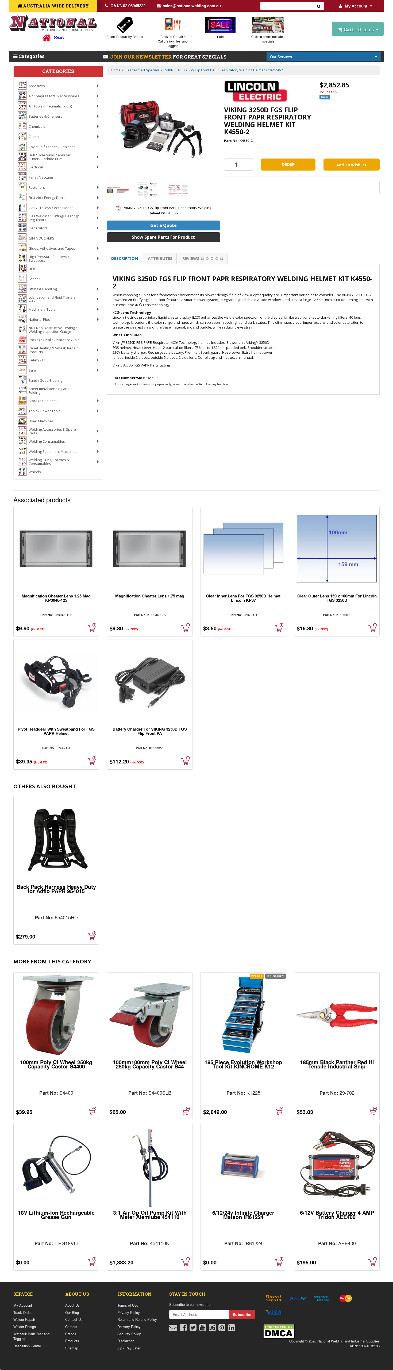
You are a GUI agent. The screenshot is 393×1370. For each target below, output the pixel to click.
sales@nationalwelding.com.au (192, 6)
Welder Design (24, 1326)
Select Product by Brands (124, 36)
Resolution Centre (27, 1345)
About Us (72, 1305)
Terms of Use (127, 1305)
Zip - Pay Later (128, 1347)
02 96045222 (127, 6)
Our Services (281, 56)
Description (124, 258)
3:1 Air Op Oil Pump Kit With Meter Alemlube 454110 (150, 1215)
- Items (359, 29)
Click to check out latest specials (268, 38)
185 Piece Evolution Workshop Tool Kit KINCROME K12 (243, 1064)
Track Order (22, 1312)
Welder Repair (24, 1319)
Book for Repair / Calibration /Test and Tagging (173, 41)
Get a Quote (163, 225)
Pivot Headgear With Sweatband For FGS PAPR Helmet (56, 731)
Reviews (191, 258)
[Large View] (118, 190)
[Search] (319, 6)
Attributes (160, 258)
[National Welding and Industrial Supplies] (53, 23)
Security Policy (129, 1333)
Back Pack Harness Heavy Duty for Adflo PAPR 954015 (56, 889)
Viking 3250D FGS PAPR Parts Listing (141, 365)
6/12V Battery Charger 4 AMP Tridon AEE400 (337, 1215)
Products (72, 1340)
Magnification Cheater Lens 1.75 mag (149, 596)
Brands (70, 1333)
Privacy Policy (128, 1312)
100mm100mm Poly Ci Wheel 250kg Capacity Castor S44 (150, 1064)
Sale (220, 36)
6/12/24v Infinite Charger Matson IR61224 (243, 1215)
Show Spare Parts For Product (163, 237)
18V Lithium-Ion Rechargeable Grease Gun (56, 1215)
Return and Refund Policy (137, 1319)
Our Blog (72, 1312)
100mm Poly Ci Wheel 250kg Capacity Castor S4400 (56, 1064)
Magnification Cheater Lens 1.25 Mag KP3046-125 (56, 598)
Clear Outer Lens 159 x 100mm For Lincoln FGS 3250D (337, 598)
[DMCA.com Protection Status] (279, 1330)
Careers (71, 1326)
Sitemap (71, 1347)
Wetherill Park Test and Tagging (31, 1336)
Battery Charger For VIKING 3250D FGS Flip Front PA (150, 731)
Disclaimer (125, 1340)
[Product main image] (163, 127)
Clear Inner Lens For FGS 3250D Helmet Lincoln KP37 (243, 598)
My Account (356, 6)
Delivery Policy (129, 1326)
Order (288, 164)
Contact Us (74, 1319)
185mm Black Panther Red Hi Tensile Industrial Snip (337, 1064)
